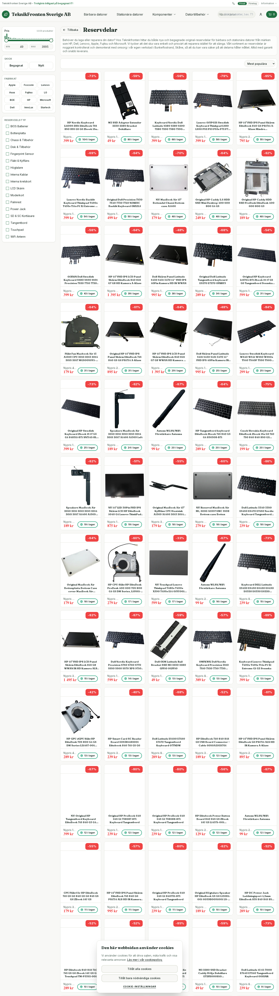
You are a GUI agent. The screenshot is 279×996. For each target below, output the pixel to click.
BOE (12, 100)
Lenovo (45, 85)
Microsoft (45, 100)
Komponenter (162, 14)
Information (267, 3)
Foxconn (29, 85)
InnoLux (28, 107)
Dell (12, 107)
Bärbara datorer (95, 14)
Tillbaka (72, 29)
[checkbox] (7, 126)
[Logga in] (261, 14)
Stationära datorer (130, 14)
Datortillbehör (195, 14)
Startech (45, 107)
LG (45, 92)
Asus (12, 92)
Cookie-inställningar (139, 986)
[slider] (6, 40)
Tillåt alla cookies (139, 969)
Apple (12, 85)
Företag (253, 3)
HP (28, 100)
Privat (242, 3)
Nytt (41, 65)
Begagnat (16, 65)
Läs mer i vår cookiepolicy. (145, 959)
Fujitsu (28, 92)
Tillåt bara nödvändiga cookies (139, 978)
